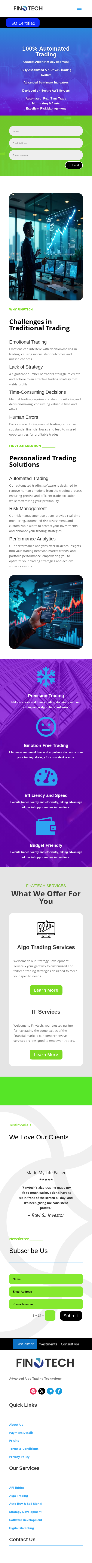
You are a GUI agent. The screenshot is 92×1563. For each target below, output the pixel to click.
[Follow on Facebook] (58, 1391)
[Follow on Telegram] (50, 1391)
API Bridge (17, 1487)
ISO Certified (22, 23)
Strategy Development (25, 1511)
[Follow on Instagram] (33, 1391)
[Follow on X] (41, 1391)
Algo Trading (18, 1495)
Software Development (25, 1520)
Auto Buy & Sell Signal (25, 1503)
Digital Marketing (21, 1528)
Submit (74, 165)
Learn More (46, 990)
